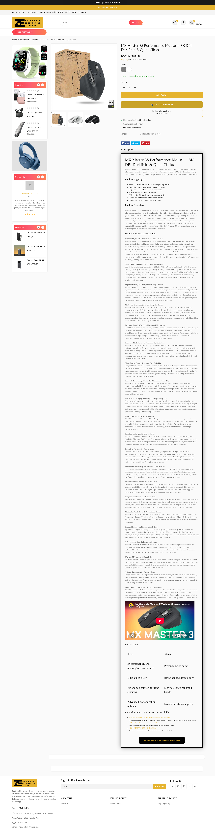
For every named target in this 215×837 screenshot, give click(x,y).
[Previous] (38, 84)
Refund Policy (118, 798)
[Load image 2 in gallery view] (75, 119)
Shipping (124, 60)
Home (14, 40)
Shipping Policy (167, 798)
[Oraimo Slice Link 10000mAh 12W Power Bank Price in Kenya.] (19, 236)
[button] (196, 23)
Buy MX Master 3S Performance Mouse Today (162, 740)
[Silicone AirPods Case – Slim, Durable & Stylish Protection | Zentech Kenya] (19, 96)
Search (135, 23)
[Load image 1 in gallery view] (58, 119)
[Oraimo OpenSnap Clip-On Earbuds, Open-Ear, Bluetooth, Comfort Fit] (19, 112)
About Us (66, 798)
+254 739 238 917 (22, 822)
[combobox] (94, 23)
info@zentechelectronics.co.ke (27, 827)
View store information (132, 128)
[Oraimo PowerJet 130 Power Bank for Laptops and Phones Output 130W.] (19, 250)
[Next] (42, 84)
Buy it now (162, 113)
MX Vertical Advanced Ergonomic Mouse (144, 723)
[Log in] (183, 22)
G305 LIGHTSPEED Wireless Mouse (143, 728)
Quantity (124, 82)
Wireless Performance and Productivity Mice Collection (149, 718)
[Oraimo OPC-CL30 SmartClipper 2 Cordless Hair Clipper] (19, 129)
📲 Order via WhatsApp (162, 104)
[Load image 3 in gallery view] (92, 119)
